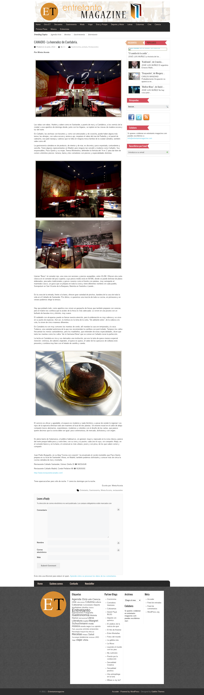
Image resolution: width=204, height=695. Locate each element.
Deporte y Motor (117, 24)
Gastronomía (71, 24)
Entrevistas (64, 29)
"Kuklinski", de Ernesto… (152, 61)
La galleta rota (113, 640)
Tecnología (75, 637)
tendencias (84, 637)
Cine (149, 24)
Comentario (41, 509)
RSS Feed (146, 117)
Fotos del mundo (114, 637)
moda (91, 623)
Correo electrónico (41, 551)
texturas (92, 637)
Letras (130, 24)
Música (53, 29)
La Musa (110, 643)
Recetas (67, 35)
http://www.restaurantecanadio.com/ (48, 473)
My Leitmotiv (112, 653)
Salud (91, 634)
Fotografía (88, 612)
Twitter (138, 117)
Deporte (97, 605)
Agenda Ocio (56, 35)
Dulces (91, 607)
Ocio (92, 626)
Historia (93, 615)
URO (97, 637)
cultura (98, 602)
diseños (85, 607)
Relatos (85, 634)
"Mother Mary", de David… (153, 86)
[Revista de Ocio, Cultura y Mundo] (102, 11)
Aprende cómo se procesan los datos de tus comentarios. (93, 576)
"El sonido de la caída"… (139, 53)
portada (85, 47)
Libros (91, 617)
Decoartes (58, 24)
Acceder (150, 599)
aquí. (127, 621)
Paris (73, 629)
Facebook (131, 117)
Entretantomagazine (55, 692)
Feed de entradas (154, 603)
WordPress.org (153, 612)
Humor (75, 618)
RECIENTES (132, 42)
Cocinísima (111, 599)
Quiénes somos (56, 583)
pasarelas (79, 629)
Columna (90, 602)
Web (39, 557)
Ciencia (158, 24)
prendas (86, 629)
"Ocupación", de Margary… (153, 73)
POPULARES (151, 42)
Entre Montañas (113, 633)
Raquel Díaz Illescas (87, 632)
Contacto (74, 583)
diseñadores (77, 607)
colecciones (81, 602)
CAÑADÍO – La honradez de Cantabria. (55, 42)
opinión (98, 626)
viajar (79, 639)
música (76, 626)
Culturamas (77, 605)
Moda (82, 24)
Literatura (77, 620)
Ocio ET (47, 24)
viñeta (85, 640)
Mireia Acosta (106, 490)
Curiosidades (88, 605)
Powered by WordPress (129, 692)
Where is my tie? (114, 680)
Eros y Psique (101, 24)
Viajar (90, 24)
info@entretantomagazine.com (140, 138)
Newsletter (89, 583)
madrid (85, 621)
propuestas (94, 629)
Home (38, 24)
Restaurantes (93, 47)
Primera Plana (41, 29)
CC (64, 47)
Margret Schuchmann (85, 622)
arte (90, 599)
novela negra (85, 626)
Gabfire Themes (158, 692)
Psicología (76, 632)
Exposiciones (77, 613)
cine (74, 602)
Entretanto (92, 35)
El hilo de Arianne (114, 630)
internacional (83, 618)
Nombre (40, 542)
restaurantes (118, 490)
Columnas (140, 24)
